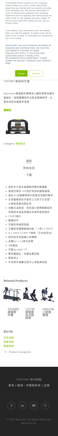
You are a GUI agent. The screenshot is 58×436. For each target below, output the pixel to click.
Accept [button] (21, 73)
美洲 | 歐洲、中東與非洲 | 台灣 (29, 385)
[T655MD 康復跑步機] (12, 294)
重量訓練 (9, 341)
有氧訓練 (9, 337)
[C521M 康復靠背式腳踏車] (29, 294)
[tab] (29, 161)
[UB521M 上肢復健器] (46, 294)
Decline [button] (36, 73)
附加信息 (29, 168)
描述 (29, 161)
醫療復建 (20, 143)
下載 (29, 175)
